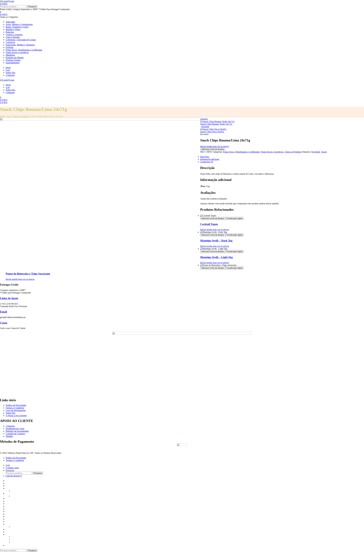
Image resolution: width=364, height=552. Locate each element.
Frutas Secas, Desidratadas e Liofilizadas (241, 152)
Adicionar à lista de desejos (212, 149)
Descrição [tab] (204, 156)
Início (2, 116)
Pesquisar (32, 7)
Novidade (315, 152)
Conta (3, 322)
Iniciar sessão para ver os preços (214, 146)
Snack (324, 152)
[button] (7, 545)
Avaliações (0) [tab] (206, 162)
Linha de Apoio (9, 298)
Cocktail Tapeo (209, 224)
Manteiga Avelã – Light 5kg (216, 257)
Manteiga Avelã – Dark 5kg (216, 240)
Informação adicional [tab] (209, 159)
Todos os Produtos (21, 116)
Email (3, 311)
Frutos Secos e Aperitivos (272, 152)
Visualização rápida (234, 218)
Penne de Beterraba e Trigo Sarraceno (28, 273)
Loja (9, 116)
